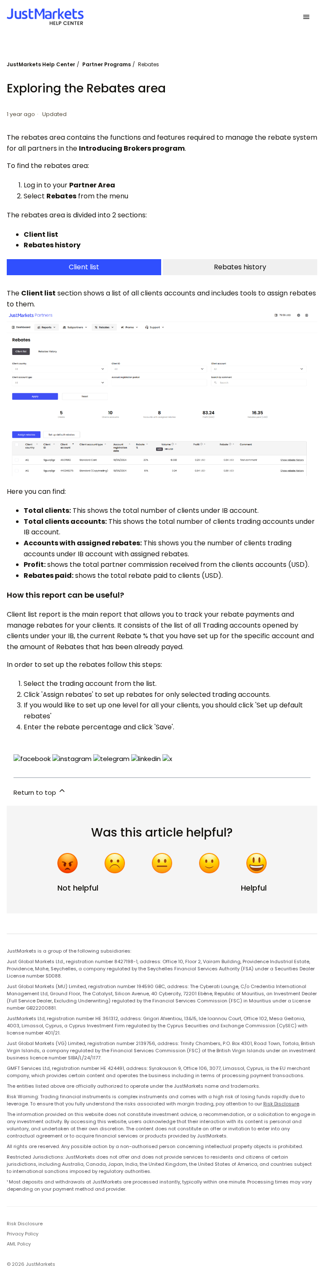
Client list (84, 267)
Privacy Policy (22, 1233)
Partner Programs (106, 64)
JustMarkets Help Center (41, 64)
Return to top (36, 792)
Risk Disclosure (281, 1103)
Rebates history (240, 267)
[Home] (45, 16)
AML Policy (19, 1243)
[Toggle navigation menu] (306, 16)
